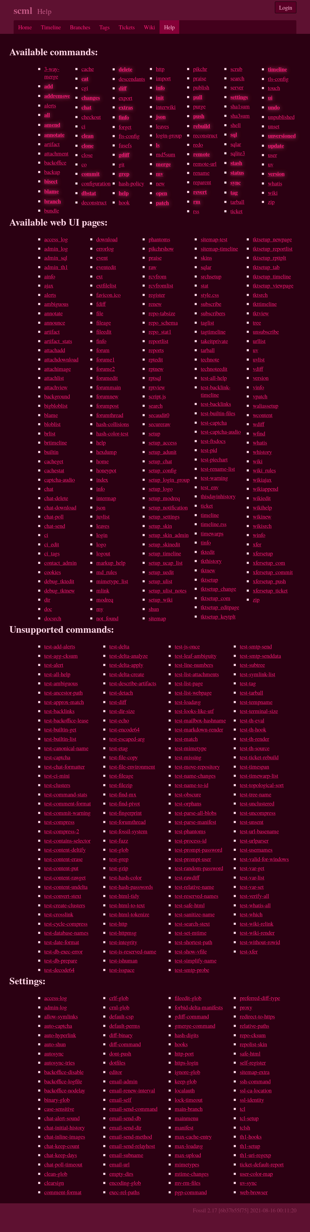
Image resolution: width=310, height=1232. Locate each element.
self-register (253, 1062)
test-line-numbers (194, 664)
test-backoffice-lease (66, 720)
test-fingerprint (125, 812)
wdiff (258, 424)
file (99, 313)
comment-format (62, 1192)
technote (210, 359)
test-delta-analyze (128, 655)
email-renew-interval (132, 1090)
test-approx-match (64, 702)
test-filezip (120, 785)
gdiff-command (192, 1016)
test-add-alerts (59, 646)
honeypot (106, 470)
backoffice (55, 162)
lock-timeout (189, 1099)
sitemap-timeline (219, 248)
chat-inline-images (64, 1136)
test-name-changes (195, 775)
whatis (275, 183)
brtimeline (55, 442)
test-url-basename (259, 831)
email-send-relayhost (132, 1146)
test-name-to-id (191, 785)
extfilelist (106, 285)
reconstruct (205, 135)
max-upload (188, 1155)
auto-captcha (58, 1025)
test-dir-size (122, 711)
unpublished (281, 117)
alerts (50, 105)
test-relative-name (194, 886)
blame (51, 415)
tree (257, 322)
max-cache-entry (193, 1136)
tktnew (208, 570)
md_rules (106, 572)
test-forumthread (127, 821)
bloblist (52, 424)
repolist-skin (253, 1044)
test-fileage (121, 775)
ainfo (49, 276)
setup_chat (160, 461)
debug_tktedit (59, 581)
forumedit (107, 377)
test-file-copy (123, 757)
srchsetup (211, 276)
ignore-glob (187, 1072)
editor (115, 1072)
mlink (102, 590)
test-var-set (252, 886)
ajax (48, 285)
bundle (51, 210)
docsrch (52, 618)
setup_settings (164, 516)
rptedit (156, 359)
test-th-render (254, 738)
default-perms (124, 1025)
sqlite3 (237, 153)
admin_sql (55, 257)
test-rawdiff (187, 877)
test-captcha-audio (221, 431)
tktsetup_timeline (272, 276)
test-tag (248, 683)
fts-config (129, 136)
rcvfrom (158, 276)
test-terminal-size (259, 711)
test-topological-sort (262, 785)
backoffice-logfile (63, 1081)
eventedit (106, 267)
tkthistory (211, 561)
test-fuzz (118, 840)
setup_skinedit (164, 544)
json (100, 507)
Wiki (149, 27)
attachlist (54, 377)
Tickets (127, 27)
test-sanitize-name (195, 914)
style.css (210, 294)
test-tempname (256, 702)
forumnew (107, 396)
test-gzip (118, 868)
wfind (259, 433)
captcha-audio (59, 479)
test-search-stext (192, 923)
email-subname (126, 1155)
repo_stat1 (160, 331)
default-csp (121, 1016)
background (57, 396)
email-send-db (125, 1118)
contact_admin (60, 562)
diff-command (125, 1044)
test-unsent (251, 821)
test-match (186, 738)
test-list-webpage (193, 692)
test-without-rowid (260, 942)
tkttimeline (265, 303)
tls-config (278, 78)
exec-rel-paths (124, 1192)
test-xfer (249, 951)
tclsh (245, 1127)
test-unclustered (257, 803)
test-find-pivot (124, 803)
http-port (184, 1053)
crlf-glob (118, 998)
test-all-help (214, 377)
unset (273, 126)
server (236, 87)
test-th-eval (252, 720)
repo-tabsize (162, 313)
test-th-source (254, 748)
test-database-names (66, 932)
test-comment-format (67, 803)
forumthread (109, 415)
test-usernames (256, 849)
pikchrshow (161, 248)
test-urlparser (254, 840)
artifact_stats (58, 341)
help (101, 442)
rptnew (156, 368)
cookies (52, 572)
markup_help (110, 562)
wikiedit (262, 498)
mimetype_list (112, 581)
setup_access (163, 442)
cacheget (53, 461)
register (157, 294)
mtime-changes (192, 1173)
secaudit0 (159, 415)
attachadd (54, 350)
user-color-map (256, 1173)
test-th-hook (253, 729)
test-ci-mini (57, 775)
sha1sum (240, 106)
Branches (80, 27)
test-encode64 (124, 729)
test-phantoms (190, 831)
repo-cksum (253, 1035)
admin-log (55, 1007)
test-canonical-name (66, 748)
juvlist (103, 516)
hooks (181, 1044)
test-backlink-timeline (215, 390)
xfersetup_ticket (270, 590)
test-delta (119, 646)
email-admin (123, 1081)
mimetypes (187, 1164)
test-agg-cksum (61, 655)
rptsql (155, 377)
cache (87, 68)
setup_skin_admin (169, 535)
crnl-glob (119, 1007)
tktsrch (260, 294)
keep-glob (185, 1081)
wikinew (262, 516)
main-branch (189, 1108)
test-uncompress (257, 812)
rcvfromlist (161, 285)
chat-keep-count (61, 1146)
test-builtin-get (60, 729)
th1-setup (250, 1146)
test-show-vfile (191, 951)
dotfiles (117, 1062)
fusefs (125, 145)
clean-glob (55, 1173)
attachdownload (61, 359)
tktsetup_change (218, 588)
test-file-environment (132, 766)
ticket (236, 211)
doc (48, 609)
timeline (210, 515)
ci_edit (51, 544)
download (106, 239)
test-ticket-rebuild (259, 757)
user (272, 155)
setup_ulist (160, 581)
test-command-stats (65, 794)
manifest (184, 1127)
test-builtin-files (218, 413)
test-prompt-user (193, 859)
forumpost (107, 405)
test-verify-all (254, 895)
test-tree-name (255, 794)
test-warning (214, 477)
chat (48, 488)
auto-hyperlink (60, 1035)
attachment (56, 153)
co (84, 164)
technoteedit (214, 368)
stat (204, 285)
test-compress (59, 821)
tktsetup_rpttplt (269, 257)
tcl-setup (249, 1118)
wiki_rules (264, 470)
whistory (262, 451)
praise (199, 78)
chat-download (60, 507)
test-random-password (199, 868)
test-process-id (190, 840)
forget (125, 126)
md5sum (165, 154)
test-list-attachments (197, 674)
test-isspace (121, 969)
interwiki (166, 107)
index (102, 479)
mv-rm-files (187, 1182)
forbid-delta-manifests (199, 1007)
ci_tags (52, 553)
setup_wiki (161, 599)
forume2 (105, 368)
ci (83, 126)
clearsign (54, 1182)
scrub (236, 68)
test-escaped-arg (127, 738)
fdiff (101, 303)
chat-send (54, 525)
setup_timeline (165, 553)
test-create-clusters (64, 905)
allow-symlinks (61, 1016)
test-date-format (61, 942)
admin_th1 (56, 267)
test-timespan (254, 766)
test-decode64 (59, 969)
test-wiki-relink (256, 923)
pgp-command (191, 1192)
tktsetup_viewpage (273, 285)
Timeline (51, 27)
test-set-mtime (190, 932)
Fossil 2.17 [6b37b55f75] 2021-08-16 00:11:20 (244, 1210)
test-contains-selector (67, 840)
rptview (157, 387)
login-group (169, 135)
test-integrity (123, 942)
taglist (207, 322)
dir (47, 599)
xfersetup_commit (273, 572)
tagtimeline (213, 331)
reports (156, 350)
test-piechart (214, 459)
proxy (246, 1007)
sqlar (235, 144)
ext (99, 276)
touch (274, 88)
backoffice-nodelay (64, 1090)
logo (101, 544)
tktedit (208, 551)
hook (124, 202)
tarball (237, 201)
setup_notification (168, 507)
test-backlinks (216, 403)
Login (285, 7)
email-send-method (130, 1136)
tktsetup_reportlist (272, 248)
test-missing (188, 757)
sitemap (157, 618)
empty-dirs (121, 1173)
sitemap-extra (254, 1072)
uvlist (259, 359)
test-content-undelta (65, 886)
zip (271, 201)
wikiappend (265, 488)
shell (235, 125)
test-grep (118, 859)
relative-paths (254, 1025)
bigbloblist (56, 405)
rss (196, 211)
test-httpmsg (123, 932)
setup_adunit (162, 451)
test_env (210, 487)
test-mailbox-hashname (200, 720)
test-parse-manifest (195, 821)
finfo (101, 341)
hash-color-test (112, 433)
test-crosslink (58, 914)
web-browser (254, 1192)
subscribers (213, 313)
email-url (119, 1164)
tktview (261, 313)
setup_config (162, 470)
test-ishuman (123, 960)
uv (270, 164)
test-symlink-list (257, 674)
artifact (52, 144)
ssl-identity (252, 1099)
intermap (106, 498)
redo (198, 144)
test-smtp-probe (192, 969)
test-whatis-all (255, 905)
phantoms (159, 239)
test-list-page (189, 683)
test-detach (121, 692)
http (160, 68)
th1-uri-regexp (255, 1155)
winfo (259, 535)
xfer (257, 544)
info (100, 488)
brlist (49, 433)
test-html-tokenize (129, 914)
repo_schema (163, 322)
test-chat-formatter (64, 766)
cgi (84, 88)
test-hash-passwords (131, 886)
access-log (55, 998)
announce (54, 322)
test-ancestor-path (63, 692)
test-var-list (252, 877)
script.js (157, 396)
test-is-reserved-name (132, 951)
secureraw (159, 424)
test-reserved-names (196, 895)
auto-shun (55, 1044)
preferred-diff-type (260, 998)
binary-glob (57, 1099)
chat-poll (54, 516)
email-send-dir (125, 1127)
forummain (108, 387)
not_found (107, 618)
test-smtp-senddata (260, 655)
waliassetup (265, 405)
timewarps (212, 533)
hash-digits (187, 1035)
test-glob (118, 849)
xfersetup (263, 553)
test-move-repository (197, 766)
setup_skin (160, 525)
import (163, 78)
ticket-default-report (262, 1164)
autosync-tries (59, 1062)
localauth (185, 1090)
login (101, 535)
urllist (259, 341)
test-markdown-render (199, 729)
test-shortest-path (193, 942)
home (102, 461)
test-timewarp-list (259, 775)
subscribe (211, 303)
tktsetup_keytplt (218, 616)
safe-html (250, 1053)
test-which (251, 914)
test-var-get (252, 868)
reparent (202, 182)
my (99, 609)
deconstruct (94, 202)
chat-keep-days (60, 1155)
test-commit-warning (67, 812)
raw (153, 267)
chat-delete (56, 498)
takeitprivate (214, 341)
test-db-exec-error (63, 951)
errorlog (105, 248)
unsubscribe (266, 331)
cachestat (54, 470)
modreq (104, 599)
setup (154, 433)
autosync (54, 1053)
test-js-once (187, 646)
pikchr (200, 68)
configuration (95, 183)
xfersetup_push (269, 581)
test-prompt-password (198, 849)
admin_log (56, 248)
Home (25, 27)
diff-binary (121, 1035)
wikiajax (262, 479)
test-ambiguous (61, 683)
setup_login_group (169, 479)
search (237, 78)
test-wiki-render (257, 932)
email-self (120, 1099)
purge (199, 106)
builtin (51, 451)
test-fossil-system (128, 831)
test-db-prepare (60, 960)
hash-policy (131, 183)
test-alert (53, 664)
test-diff (117, 702)
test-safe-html (190, 905)
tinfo (206, 542)
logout (103, 553)
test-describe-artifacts (132, 683)
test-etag (118, 748)
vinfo (258, 387)
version (261, 377)
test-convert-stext (62, 895)
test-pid (209, 450)
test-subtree (252, 664)
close (87, 155)
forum (103, 350)
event (102, 257)
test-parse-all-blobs (195, 812)
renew (155, 303)
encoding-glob (125, 1182)
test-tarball (251, 692)
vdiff (258, 368)
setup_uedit (161, 572)
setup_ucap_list (166, 562)
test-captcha (214, 422)
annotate (53, 313)
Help (169, 27)
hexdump (106, 451)
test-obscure (188, 794)
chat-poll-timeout (63, 1164)
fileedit (103, 331)
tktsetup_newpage (272, 239)
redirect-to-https (257, 1016)
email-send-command (133, 1108)
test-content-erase (63, 859)
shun (154, 609)
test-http (118, 923)
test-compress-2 (61, 831)
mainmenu (186, 1118)
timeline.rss (213, 524)
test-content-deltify (65, 849)
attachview (56, 387)
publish (201, 87)
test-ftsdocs (213, 441)
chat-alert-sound (62, 1118)
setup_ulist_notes (167, 590)
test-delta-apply (126, 664)
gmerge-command (195, 1025)
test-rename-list (218, 468)
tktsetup (209, 579)
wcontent (262, 415)
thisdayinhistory (218, 496)
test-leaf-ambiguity (195, 655)
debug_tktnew (59, 590)
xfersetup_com (269, 562)
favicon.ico (108, 294)
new (160, 183)
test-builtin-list (60, 738)
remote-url (204, 163)
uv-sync (248, 1182)
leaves (162, 126)
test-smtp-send (256, 646)
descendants (132, 78)
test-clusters (57, 785)
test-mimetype (190, 748)
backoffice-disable (64, 1072)
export (125, 97)
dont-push (120, 1053)
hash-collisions (112, 424)
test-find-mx (122, 794)
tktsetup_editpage (220, 607)
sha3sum (240, 115)
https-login (186, 1062)
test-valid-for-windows (264, 859)
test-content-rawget (65, 877)
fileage (103, 322)
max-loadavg (189, 1146)
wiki (273, 192)
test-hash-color (125, 877)
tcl (242, 1108)
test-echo (119, 720)
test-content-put (61, 868)
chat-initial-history (64, 1127)
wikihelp (262, 507)
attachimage (57, 368)
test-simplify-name (195, 960)
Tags (104, 27)
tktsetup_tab (266, 267)
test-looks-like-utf (194, 711)
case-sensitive (59, 1108)
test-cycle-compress (65, 923)
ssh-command (255, 1081)
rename (201, 172)
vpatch (260, 396)
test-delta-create (126, 674)
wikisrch (262, 525)
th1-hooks (251, 1136)
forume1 (105, 359)
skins (206, 257)
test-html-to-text (127, 905)
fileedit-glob (188, 998)
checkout (91, 117)
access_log (56, 239)
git (121, 164)
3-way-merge (51, 72)
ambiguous (56, 303)
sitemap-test (214, 239)
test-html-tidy (124, 895)
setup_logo (161, 488)
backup (52, 171)
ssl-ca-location (256, 1090)
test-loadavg (188, 702)
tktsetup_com (215, 598)
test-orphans (188, 803)
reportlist (158, 341)
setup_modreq (164, 498)
